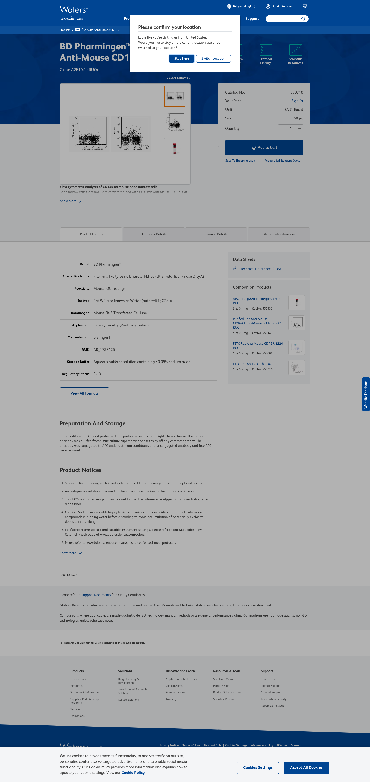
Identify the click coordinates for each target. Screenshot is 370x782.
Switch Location (213, 58)
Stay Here (181, 58)
